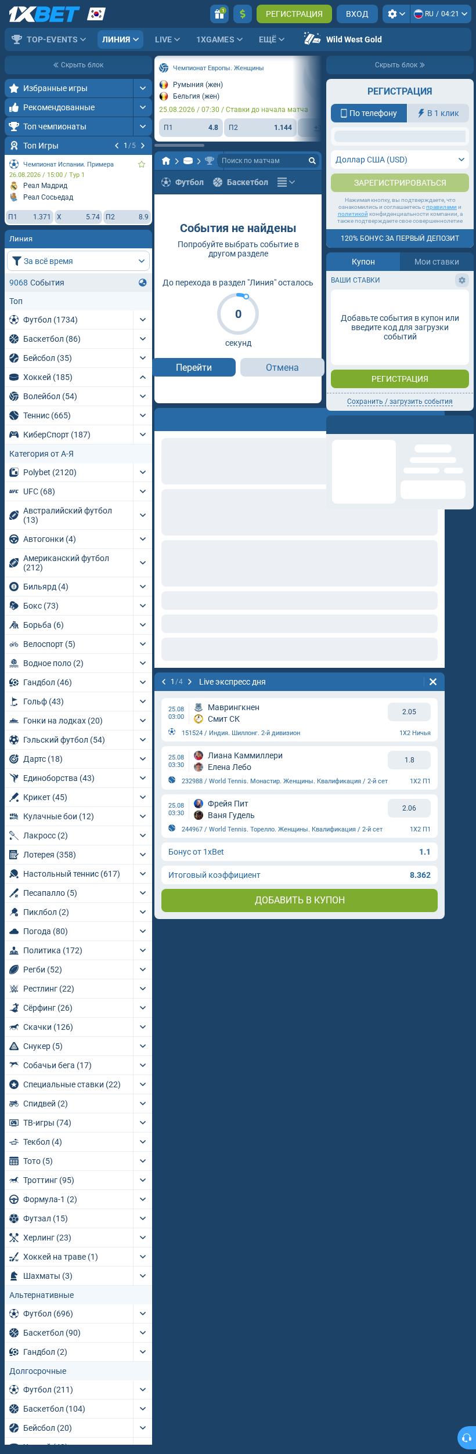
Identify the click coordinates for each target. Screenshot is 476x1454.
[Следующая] (142, 145)
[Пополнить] (242, 14)
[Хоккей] (188, 160)
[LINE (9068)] (166, 160)
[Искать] (312, 161)
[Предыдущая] (116, 145)
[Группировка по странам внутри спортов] (143, 283)
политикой (353, 329)
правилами (441, 322)
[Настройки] (396, 14)
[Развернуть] (142, 88)
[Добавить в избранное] (141, 164)
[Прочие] (286, 182)
